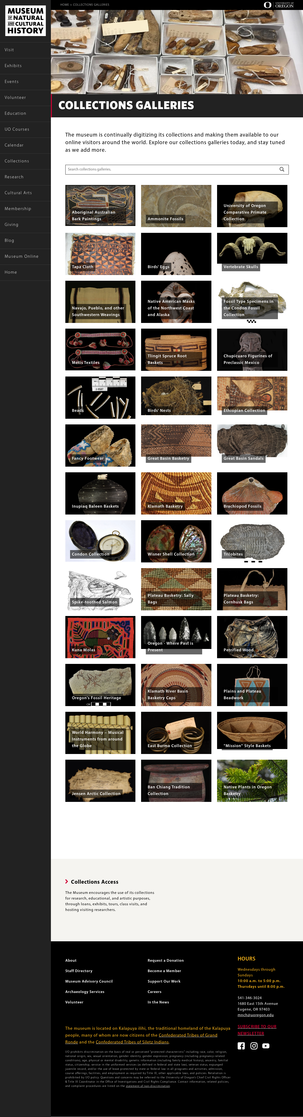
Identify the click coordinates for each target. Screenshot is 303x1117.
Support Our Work (164, 982)
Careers (155, 992)
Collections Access (95, 882)
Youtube (265, 1045)
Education (16, 114)
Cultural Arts (18, 193)
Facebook (241, 1045)
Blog (9, 241)
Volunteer (15, 98)
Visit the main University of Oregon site (279, 5)
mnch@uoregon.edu (256, 1015)
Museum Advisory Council (89, 982)
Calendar (14, 145)
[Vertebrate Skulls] (252, 248)
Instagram (254, 1045)
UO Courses (17, 130)
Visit (9, 50)
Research (14, 177)
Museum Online (22, 257)
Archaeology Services (85, 992)
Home (11, 273)
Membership (18, 209)
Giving (12, 225)
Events (12, 82)
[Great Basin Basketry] (176, 440)
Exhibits (13, 66)
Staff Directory (79, 971)
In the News (158, 1002)
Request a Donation (166, 961)
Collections (17, 161)
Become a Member (164, 971)
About (71, 961)
